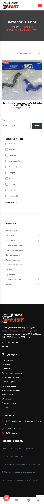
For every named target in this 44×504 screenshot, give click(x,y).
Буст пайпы (10, 240)
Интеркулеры (11, 231)
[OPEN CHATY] (6, 498)
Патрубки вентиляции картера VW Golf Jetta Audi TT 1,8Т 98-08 (22, 104)
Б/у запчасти (11, 270)
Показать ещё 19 (13, 202)
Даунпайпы (10, 236)
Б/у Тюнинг (10, 275)
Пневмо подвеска (12, 255)
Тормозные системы (14, 250)
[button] (27, 82)
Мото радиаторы (12, 260)
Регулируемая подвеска (15, 245)
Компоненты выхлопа (14, 265)
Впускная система (13, 279)
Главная (15, 27)
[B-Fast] (10, 5)
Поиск (4, 120)
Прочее (8, 284)
